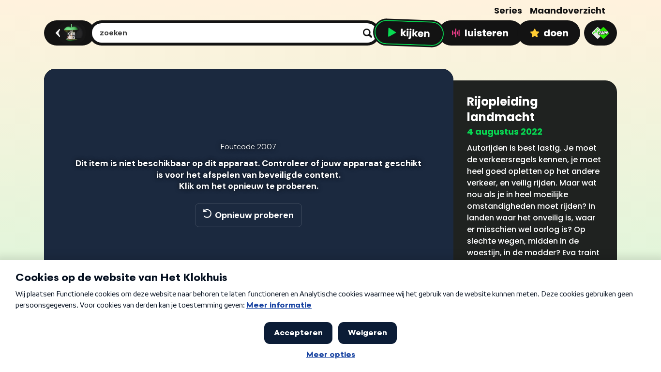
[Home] (68, 33)
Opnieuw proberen (254, 215)
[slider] (247, 258)
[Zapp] (600, 33)
